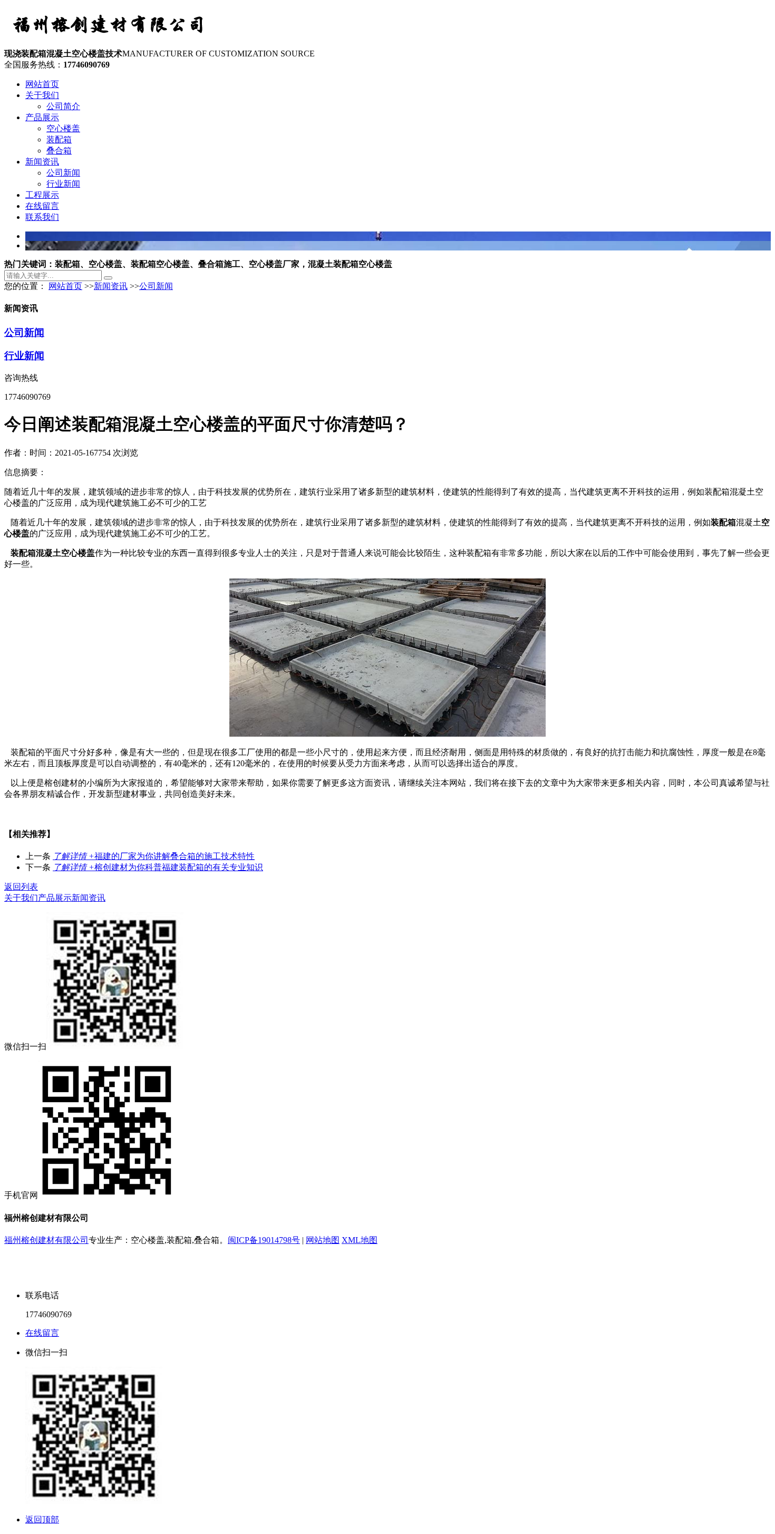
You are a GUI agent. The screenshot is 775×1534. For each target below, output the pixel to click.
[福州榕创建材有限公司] (109, 43)
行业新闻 (63, 183)
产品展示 (42, 117)
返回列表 (21, 886)
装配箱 (59, 139)
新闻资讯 (42, 161)
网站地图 (323, 1240)
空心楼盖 (63, 128)
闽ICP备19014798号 (264, 1240)
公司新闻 (63, 172)
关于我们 (42, 95)
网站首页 (42, 84)
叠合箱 (59, 150)
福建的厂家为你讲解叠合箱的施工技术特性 (154, 856)
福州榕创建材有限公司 (46, 1240)
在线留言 (42, 205)
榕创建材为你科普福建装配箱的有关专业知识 (158, 867)
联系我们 (42, 217)
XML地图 (359, 1240)
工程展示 (42, 194)
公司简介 (63, 106)
